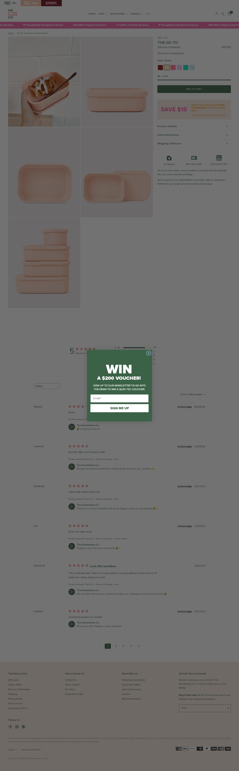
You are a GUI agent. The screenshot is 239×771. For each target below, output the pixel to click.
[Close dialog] (149, 353)
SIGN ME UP (119, 408)
